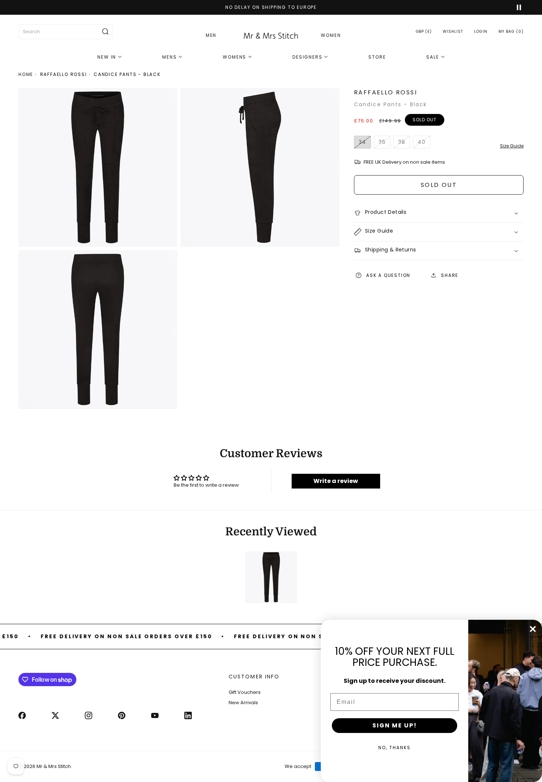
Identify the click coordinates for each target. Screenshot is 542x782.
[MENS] (172, 57)
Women (331, 35)
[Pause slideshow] (515, 7)
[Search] (105, 31)
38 (404, 144)
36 (384, 144)
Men (211, 35)
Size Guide (512, 146)
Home (25, 74)
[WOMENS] (237, 57)
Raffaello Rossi (63, 74)
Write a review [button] (335, 481)
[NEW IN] (109, 57)
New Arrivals (243, 702)
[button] (511, 31)
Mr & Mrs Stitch (54, 766)
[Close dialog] (532, 629)
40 (424, 144)
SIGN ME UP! (394, 725)
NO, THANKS (394, 747)
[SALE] (435, 57)
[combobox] (66, 31)
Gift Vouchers (245, 692)
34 (365, 144)
